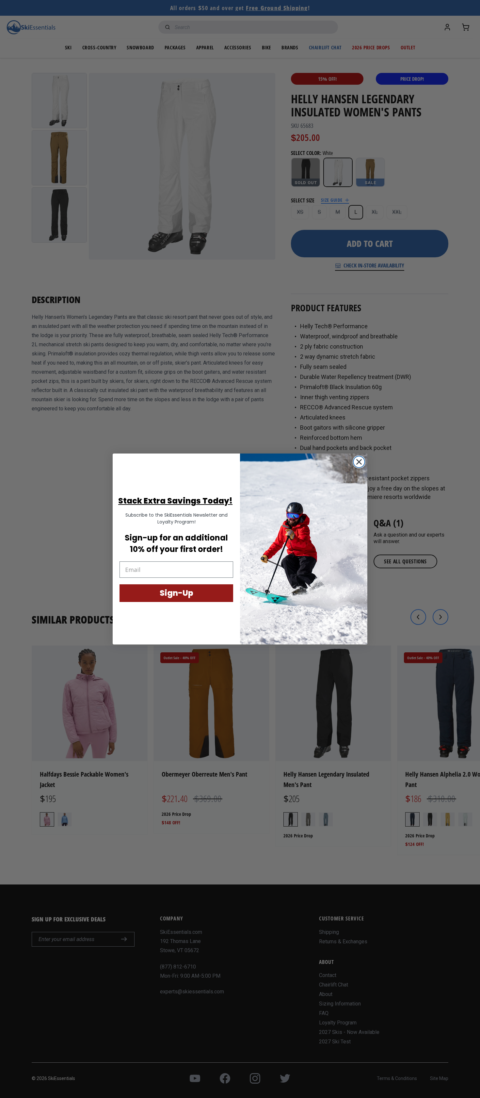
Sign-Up (176, 593)
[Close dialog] (359, 462)
